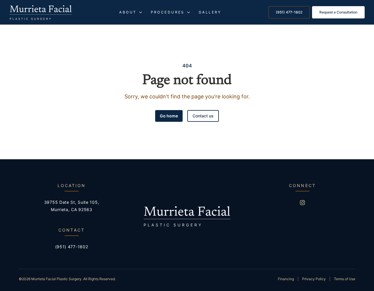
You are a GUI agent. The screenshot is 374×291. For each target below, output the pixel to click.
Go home (169, 115)
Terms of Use (344, 279)
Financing (286, 279)
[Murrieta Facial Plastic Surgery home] (40, 12)
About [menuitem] (127, 12)
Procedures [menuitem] (168, 12)
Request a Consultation (338, 12)
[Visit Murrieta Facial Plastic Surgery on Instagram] (302, 202)
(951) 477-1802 (289, 12)
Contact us (203, 115)
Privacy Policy (314, 279)
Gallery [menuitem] (210, 12)
